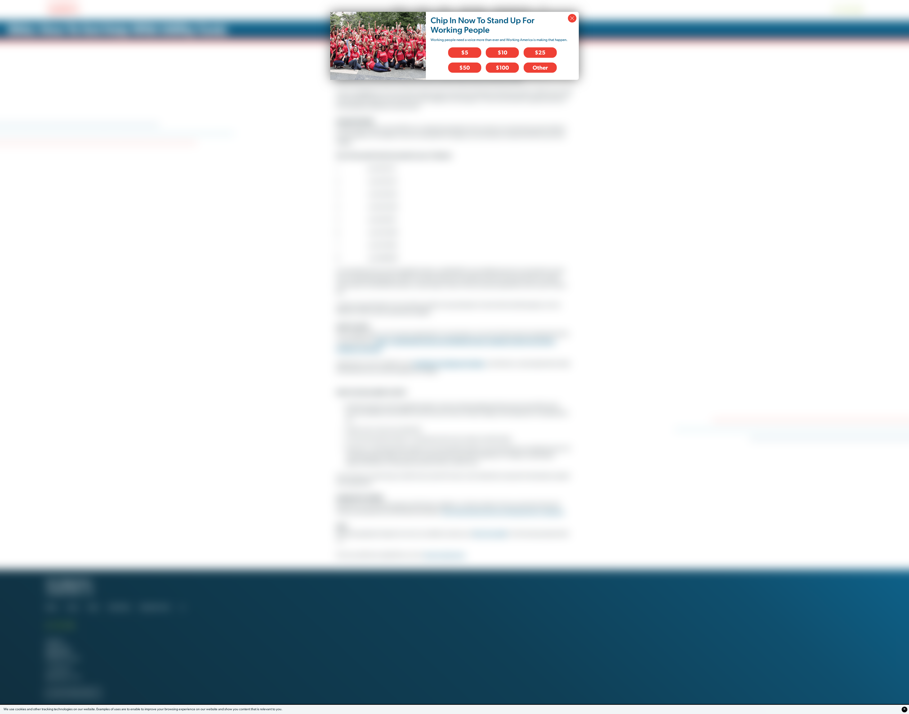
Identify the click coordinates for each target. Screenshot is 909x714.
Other (540, 67)
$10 (502, 52)
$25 (540, 52)
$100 (502, 67)
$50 (464, 67)
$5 (464, 52)
